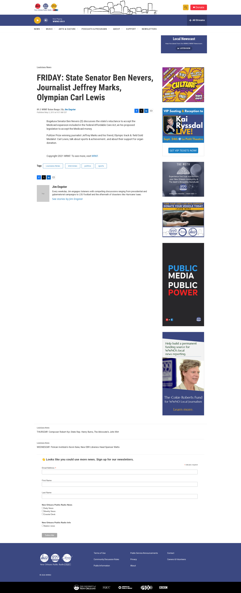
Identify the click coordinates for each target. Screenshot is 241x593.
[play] (37, 20)
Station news (49, 526)
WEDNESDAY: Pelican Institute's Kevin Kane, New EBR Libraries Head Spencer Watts (78, 447)
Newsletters (149, 29)
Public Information (102, 566)
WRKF (94, 155)
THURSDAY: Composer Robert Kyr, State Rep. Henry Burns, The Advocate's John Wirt (78, 432)
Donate (200, 7)
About (116, 29)
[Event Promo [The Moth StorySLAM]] (183, 179)
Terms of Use (100, 553)
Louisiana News (44, 67)
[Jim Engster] (43, 193)
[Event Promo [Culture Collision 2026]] (183, 84)
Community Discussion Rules (106, 559)
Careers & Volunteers (176, 559)
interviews (72, 166)
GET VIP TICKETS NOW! (183, 150)
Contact (170, 553)
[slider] (50, 20)
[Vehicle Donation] (183, 220)
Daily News (48, 508)
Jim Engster (70, 109)
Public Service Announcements (144, 553)
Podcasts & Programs (94, 29)
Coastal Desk (49, 514)
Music (49, 29)
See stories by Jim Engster (67, 199)
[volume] (46, 20)
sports (101, 166)
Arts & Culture (67, 29)
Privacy (133, 559)
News (37, 29)
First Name (47, 480)
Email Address (49, 468)
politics (88, 166)
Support (131, 29)
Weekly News (50, 511)
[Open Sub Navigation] (42, 29)
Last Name (46, 492)
